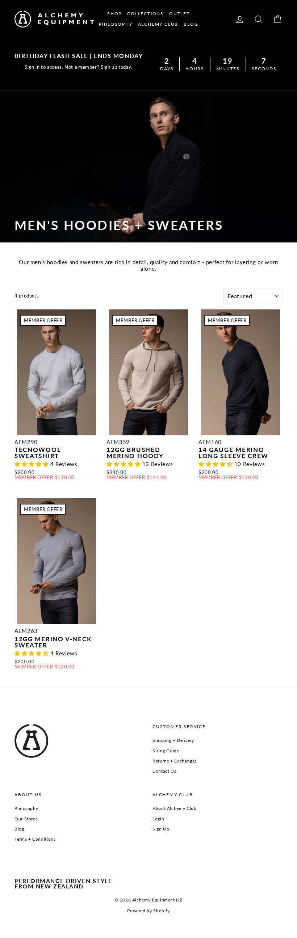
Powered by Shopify (148, 910)
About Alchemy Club (174, 808)
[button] (32, 464)
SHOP (114, 13)
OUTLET (179, 13)
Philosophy (26, 808)
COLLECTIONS (145, 13)
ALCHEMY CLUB (158, 24)
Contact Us (164, 771)
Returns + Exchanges (174, 761)
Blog (19, 829)
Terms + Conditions (34, 839)
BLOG (191, 24)
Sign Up (160, 829)
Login (158, 818)
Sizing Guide (165, 750)
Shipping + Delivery (173, 740)
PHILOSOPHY (116, 24)
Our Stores (25, 818)
